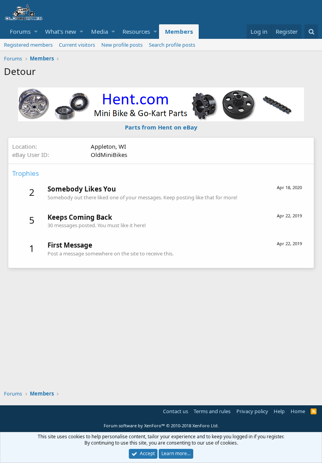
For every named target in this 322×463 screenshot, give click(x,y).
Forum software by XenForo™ (161, 425)
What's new (60, 31)
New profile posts (122, 44)
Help (279, 411)
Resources (136, 31)
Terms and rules (212, 411)
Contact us (175, 411)
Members (179, 31)
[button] (36, 31)
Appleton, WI (108, 146)
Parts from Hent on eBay (161, 127)
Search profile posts (172, 44)
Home (298, 411)
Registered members (28, 44)
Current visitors (77, 44)
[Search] (311, 31)
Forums (20, 31)
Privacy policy (252, 411)
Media (99, 31)
